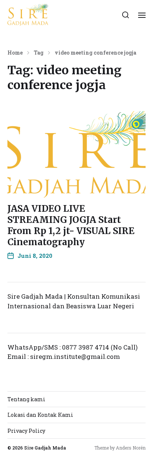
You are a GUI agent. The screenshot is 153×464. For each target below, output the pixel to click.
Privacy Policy (26, 430)
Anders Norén (131, 448)
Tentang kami (26, 399)
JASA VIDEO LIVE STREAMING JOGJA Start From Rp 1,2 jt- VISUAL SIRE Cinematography (70, 225)
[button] (126, 15)
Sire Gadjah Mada (45, 448)
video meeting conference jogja (95, 52)
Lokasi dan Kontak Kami (40, 414)
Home (15, 52)
